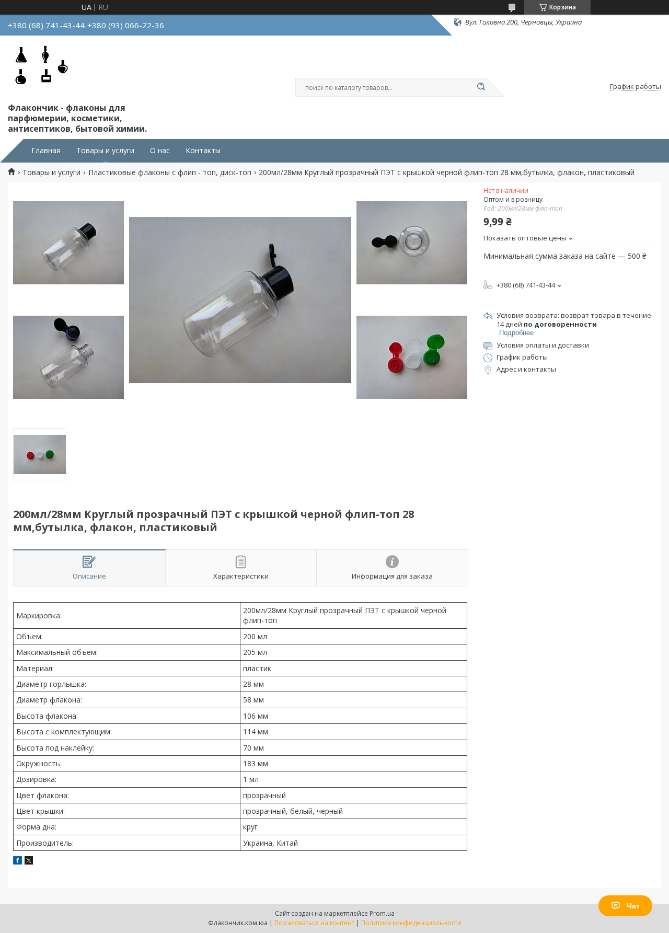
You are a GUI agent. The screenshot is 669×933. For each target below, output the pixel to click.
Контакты (203, 150)
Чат (633, 906)
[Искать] (480, 87)
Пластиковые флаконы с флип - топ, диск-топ (169, 172)
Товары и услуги (105, 150)
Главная (46, 150)
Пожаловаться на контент (314, 922)
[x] (29, 862)
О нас (160, 150)
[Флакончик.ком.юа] (41, 67)
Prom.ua (382, 913)
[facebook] (17, 862)
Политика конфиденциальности (411, 922)
